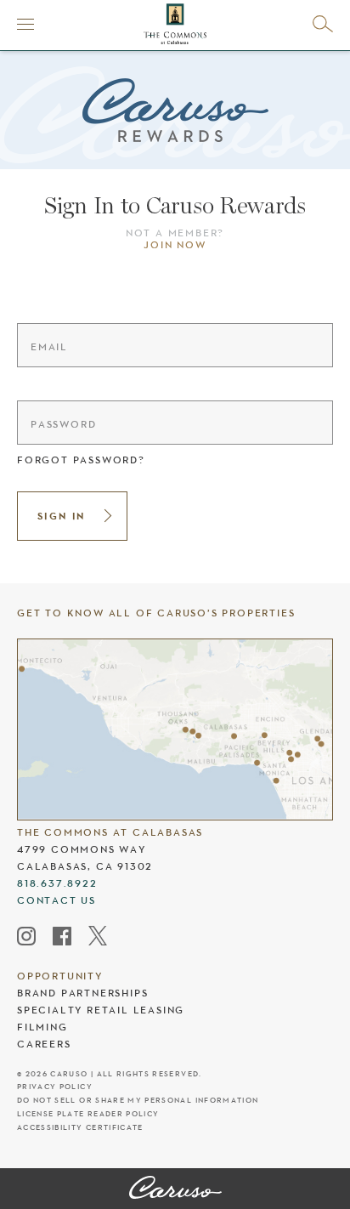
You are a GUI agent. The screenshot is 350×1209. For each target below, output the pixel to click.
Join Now (175, 245)
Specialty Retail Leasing (100, 1010)
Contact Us (56, 900)
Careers (44, 1044)
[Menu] (25, 24)
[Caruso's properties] (175, 729)
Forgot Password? (81, 460)
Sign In (61, 516)
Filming (42, 1027)
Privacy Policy (55, 1087)
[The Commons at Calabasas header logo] (175, 23)
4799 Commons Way (81, 849)
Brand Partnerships (82, 993)
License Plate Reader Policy (88, 1114)
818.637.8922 (57, 883)
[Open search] (323, 24)
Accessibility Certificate (80, 1127)
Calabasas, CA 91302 (85, 866)
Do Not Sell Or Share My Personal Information (137, 1100)
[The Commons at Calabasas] (175, 1188)
